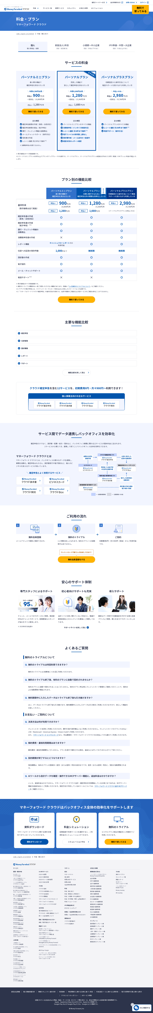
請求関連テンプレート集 (97, 923)
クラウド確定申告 (22, 887)
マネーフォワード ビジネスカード (45, 735)
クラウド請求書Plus (18, 903)
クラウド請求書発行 (22, 899)
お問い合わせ (130, 2)
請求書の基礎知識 (95, 891)
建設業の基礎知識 (95, 909)
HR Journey (119, 893)
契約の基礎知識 (94, 894)
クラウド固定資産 (18, 919)
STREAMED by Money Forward (47, 937)
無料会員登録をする (76, 559)
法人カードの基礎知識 (96, 901)
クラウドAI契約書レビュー (46, 891)
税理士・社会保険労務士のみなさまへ (75, 914)
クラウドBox (20, 931)
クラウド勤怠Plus (21, 951)
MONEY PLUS (121, 886)
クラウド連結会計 (18, 927)
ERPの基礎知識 (94, 881)
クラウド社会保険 (18, 963)
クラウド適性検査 (18, 980)
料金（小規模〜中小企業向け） (73, 896)
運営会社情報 (15, 992)
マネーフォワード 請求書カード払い (49, 929)
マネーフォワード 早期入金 (46, 933)
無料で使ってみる (35, 111)
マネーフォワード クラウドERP (47, 904)
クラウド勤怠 (20, 947)
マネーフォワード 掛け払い (20, 935)
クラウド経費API (69, 924)
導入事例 (67, 877)
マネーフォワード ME (122, 882)
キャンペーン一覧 (121, 877)
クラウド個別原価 (18, 923)
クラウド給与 (17, 955)
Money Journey (120, 890)
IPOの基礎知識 (94, 899)
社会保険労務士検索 (70, 885)
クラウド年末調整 (18, 959)
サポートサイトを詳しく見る (75, 627)
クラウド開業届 (43, 896)
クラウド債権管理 (20, 907)
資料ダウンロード (34, 841)
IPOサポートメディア (70, 908)
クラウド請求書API (70, 921)
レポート (24, 356)
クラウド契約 (42, 888)
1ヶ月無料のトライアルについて (79, 286)
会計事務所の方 (115, 2)
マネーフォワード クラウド (25, 34)
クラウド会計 (17, 875)
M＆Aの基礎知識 (94, 912)
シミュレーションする (76, 841)
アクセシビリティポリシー (69, 995)
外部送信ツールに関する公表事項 (107, 992)
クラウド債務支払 (18, 915)
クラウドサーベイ (19, 976)
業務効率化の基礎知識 (96, 904)
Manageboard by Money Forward (48, 941)
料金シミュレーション (71, 901)
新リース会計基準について (46, 916)
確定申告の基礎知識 (95, 886)
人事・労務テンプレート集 (97, 931)
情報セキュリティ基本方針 (47, 992)
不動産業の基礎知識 (95, 914)
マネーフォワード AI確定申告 (21, 891)
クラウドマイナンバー (19, 967)
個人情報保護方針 (29, 992)
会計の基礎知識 (94, 883)
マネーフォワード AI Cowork (47, 953)
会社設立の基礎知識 (95, 896)
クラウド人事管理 (18, 943)
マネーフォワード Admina (46, 901)
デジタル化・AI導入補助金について (49, 913)
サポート (24, 363)
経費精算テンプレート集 (97, 926)
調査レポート (119, 879)
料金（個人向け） (70, 891)
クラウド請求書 (22, 895)
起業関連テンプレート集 (97, 936)
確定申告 (24, 333)
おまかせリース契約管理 (45, 879)
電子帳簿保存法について (46, 911)
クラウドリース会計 (20, 883)
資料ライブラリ (120, 874)
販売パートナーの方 (98, 2)
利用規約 (62, 992)
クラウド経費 (17, 911)
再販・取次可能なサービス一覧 (47, 922)
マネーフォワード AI (47, 957)
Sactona (50, 945)
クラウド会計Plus (19, 879)
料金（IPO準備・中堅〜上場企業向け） (76, 899)
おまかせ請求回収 (44, 877)
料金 (34, 8)
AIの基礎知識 (93, 917)
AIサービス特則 (87, 995)
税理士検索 (68, 882)
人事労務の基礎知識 (95, 889)
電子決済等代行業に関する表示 (131, 992)
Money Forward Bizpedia (98, 875)
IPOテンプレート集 (95, 939)
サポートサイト (69, 874)
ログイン (143, 2)
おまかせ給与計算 (44, 882)
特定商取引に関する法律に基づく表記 (80, 992)
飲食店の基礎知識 (95, 907)
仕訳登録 (24, 341)
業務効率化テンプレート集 (97, 942)
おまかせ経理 (42, 874)
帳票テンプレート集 (95, 929)
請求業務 (24, 348)
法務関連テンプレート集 (97, 934)
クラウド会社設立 (44, 894)
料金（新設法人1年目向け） (72, 894)
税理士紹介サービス (70, 879)
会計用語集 (93, 878)
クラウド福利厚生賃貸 (19, 971)
